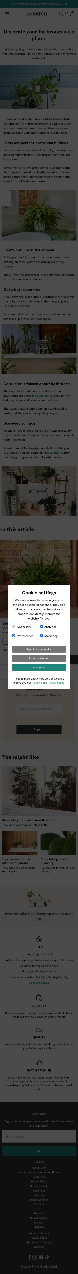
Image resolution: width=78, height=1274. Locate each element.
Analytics (50, 626)
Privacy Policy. (56, 682)
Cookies (37, 682)
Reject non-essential (39, 649)
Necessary (24, 626)
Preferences (25, 636)
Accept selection (39, 658)
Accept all (39, 667)
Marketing (51, 636)
